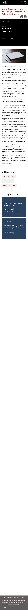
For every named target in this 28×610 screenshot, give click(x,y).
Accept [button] (4, 607)
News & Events (5, 21)
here (23, 138)
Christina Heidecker (8, 31)
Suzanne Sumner (7, 28)
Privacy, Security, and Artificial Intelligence (12, 211)
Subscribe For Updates (9, 42)
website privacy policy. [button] (13, 604)
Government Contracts (9, 185)
